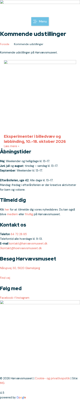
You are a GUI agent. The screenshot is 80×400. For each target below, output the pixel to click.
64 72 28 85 (19, 234)
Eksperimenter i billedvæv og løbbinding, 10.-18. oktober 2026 (35, 139)
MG (2, 383)
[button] (40, 21)
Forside (4, 44)
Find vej (5, 278)
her (7, 210)
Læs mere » (11, 146)
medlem (12, 214)
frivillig (29, 214)
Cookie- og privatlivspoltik (52, 378)
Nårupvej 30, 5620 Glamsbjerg (20, 268)
